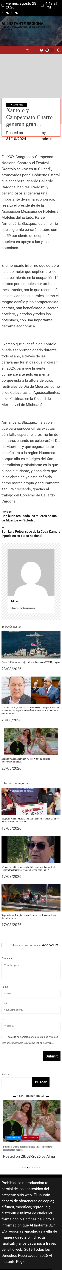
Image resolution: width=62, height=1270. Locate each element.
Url (3, 1019)
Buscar (5, 1074)
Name (5, 986)
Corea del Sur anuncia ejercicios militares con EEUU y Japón (31, 662)
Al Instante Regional (24, 24)
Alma (49, 1156)
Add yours (50, 945)
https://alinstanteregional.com (23, 608)
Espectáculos (11, 1137)
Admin (15, 601)
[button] (6, 1138)
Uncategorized (29, 1137)
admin (47, 139)
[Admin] (31, 572)
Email (5, 1003)
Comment (7, 958)
